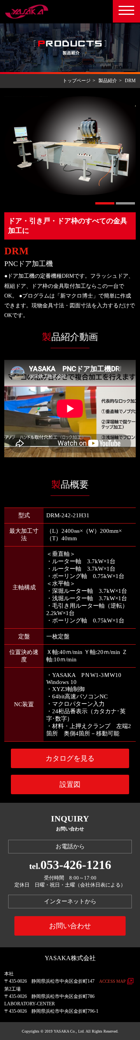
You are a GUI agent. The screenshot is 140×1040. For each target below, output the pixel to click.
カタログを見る (70, 758)
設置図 (70, 784)
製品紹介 (107, 80)
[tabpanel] (70, 145)
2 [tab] (125, 203)
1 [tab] (104, 203)
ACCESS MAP (112, 981)
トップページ (77, 80)
